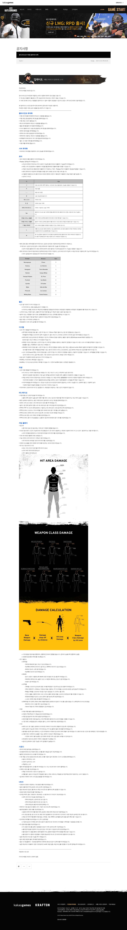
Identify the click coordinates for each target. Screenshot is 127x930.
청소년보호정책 (81, 904)
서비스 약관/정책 (61, 904)
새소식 (22, 9)
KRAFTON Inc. (72, 915)
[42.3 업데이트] (63, 21)
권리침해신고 (90, 904)
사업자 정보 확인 (100, 909)
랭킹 (55, 9)
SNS (46, 9)
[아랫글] (29, 866)
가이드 (29, 9)
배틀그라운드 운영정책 (101, 904)
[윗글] (24, 866)
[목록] (18, 866)
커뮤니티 (38, 9)
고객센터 (75, 9)
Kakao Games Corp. (64, 915)
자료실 (65, 9)
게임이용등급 (112, 904)
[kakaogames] (8, 2)
